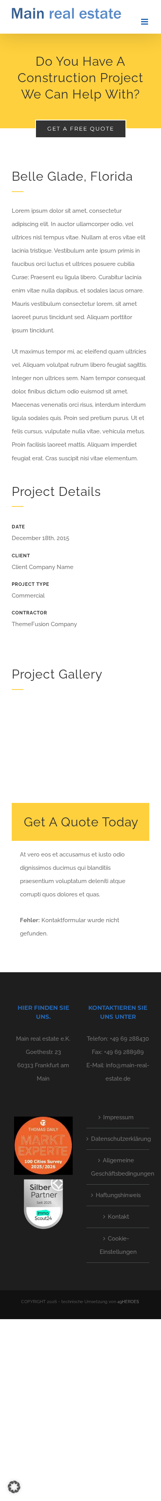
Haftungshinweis (118, 1195)
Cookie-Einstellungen (118, 1245)
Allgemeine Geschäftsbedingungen (118, 1167)
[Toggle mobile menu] (145, 22)
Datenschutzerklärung (118, 1138)
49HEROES (128, 1301)
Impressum (118, 1117)
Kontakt (118, 1216)
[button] (14, 1487)
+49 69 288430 (129, 1038)
